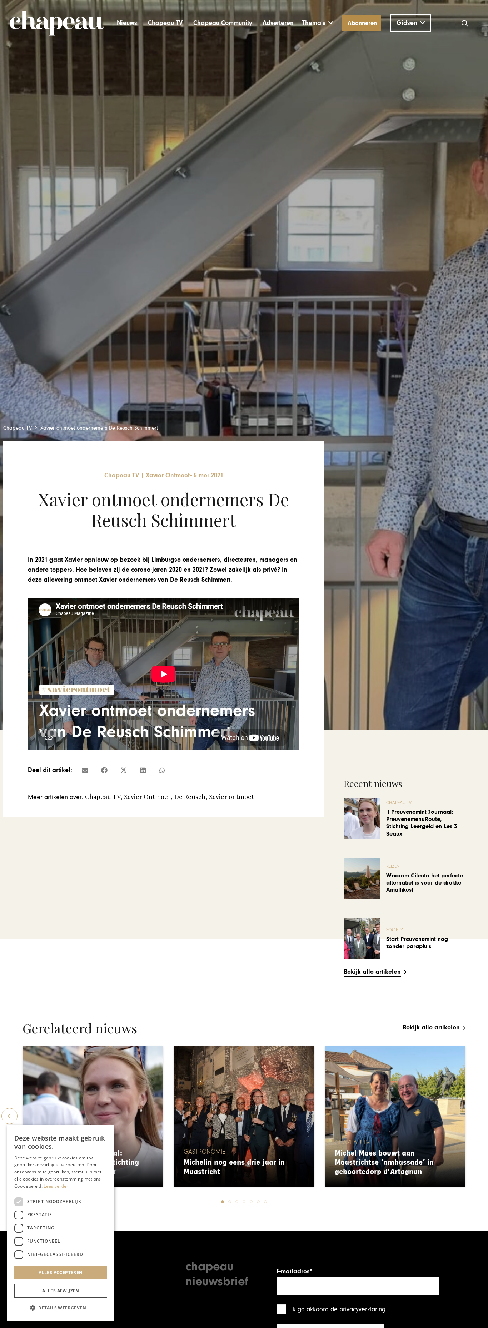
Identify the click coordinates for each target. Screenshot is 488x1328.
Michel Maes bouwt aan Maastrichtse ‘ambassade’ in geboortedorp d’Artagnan (384, 1162)
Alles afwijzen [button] (60, 1291)
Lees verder (56, 1186)
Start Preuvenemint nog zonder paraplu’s (417, 943)
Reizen (393, 866)
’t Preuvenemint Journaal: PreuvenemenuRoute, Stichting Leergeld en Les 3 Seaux (421, 822)
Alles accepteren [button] (61, 1272)
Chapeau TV (102, 796)
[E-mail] (85, 770)
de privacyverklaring (357, 1309)
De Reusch (189, 796)
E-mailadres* (294, 1271)
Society (394, 930)
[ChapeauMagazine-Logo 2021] (57, 23)
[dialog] (60, 1223)
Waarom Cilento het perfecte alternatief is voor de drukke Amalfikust (424, 883)
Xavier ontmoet (231, 796)
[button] (318, 23)
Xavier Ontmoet (147, 796)
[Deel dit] (104, 770)
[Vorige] (9, 1116)
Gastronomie (204, 1152)
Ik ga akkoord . (339, 1309)
